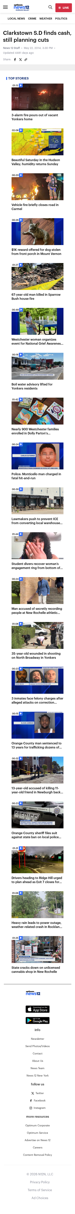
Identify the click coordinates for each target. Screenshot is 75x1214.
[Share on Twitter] (20, 59)
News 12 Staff (11, 48)
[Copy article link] (25, 59)
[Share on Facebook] (15, 59)
